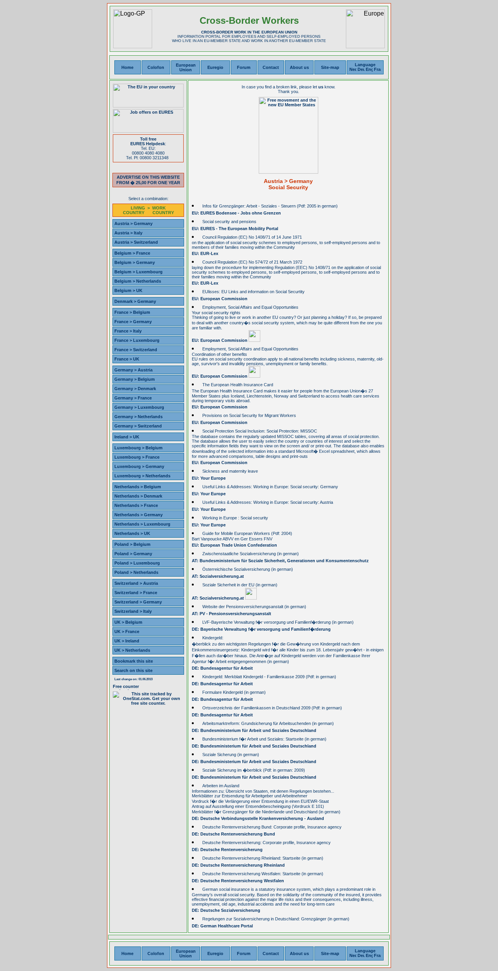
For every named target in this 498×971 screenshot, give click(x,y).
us (320, 86)
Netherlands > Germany (138, 514)
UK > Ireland (126, 641)
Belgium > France (132, 253)
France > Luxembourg (137, 340)
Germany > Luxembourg (139, 407)
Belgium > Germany (134, 262)
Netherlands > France (136, 505)
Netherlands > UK (132, 533)
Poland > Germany (133, 553)
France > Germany (133, 321)
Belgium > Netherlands (137, 281)
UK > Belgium (128, 622)
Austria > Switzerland (136, 242)
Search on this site (133, 670)
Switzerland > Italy (133, 611)
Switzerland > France (135, 592)
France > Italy (128, 331)
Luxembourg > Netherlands (142, 475)
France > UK (126, 359)
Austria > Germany (133, 223)
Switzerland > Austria (136, 583)
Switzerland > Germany (138, 602)
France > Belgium (132, 312)
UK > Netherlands (132, 650)
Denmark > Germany (135, 301)
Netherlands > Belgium (137, 486)
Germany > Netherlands (138, 416)
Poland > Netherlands (136, 572)
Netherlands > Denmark (138, 496)
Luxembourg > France (137, 457)
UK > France (126, 631)
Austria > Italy (128, 232)
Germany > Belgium (134, 379)
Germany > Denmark (135, 388)
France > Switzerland (135, 349)
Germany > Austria (133, 370)
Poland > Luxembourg (137, 563)
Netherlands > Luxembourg (142, 524)
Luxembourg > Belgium (138, 447)
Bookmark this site (133, 661)
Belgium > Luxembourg (138, 271)
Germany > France (133, 398)
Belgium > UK (128, 290)
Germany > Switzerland (138, 426)
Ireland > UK (126, 436)
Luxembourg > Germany (139, 466)
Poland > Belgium (132, 544)
